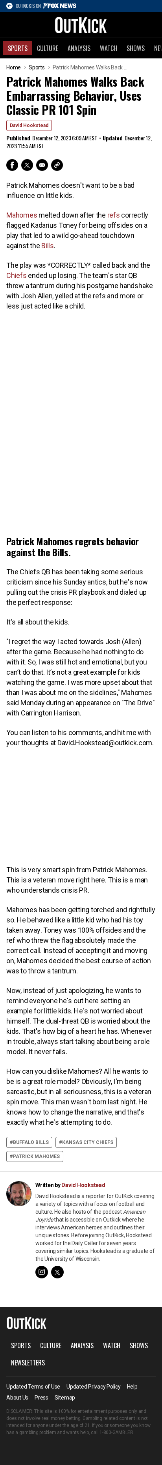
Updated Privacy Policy (93, 1386)
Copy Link (57, 165)
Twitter (27, 165)
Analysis (79, 48)
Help (132, 1386)
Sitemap (65, 1397)
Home (13, 67)
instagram (41, 1272)
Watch (108, 48)
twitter (57, 1272)
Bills (47, 245)
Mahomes (21, 215)
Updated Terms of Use (33, 1386)
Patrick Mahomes (36, 1156)
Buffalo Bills (31, 1142)
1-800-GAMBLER (116, 1432)
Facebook (12, 165)
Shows (136, 48)
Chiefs (16, 275)
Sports (18, 48)
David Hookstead (29, 125)
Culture (47, 48)
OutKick (81, 24)
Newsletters (28, 1362)
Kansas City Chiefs (87, 1142)
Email (42, 165)
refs (113, 215)
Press (41, 1397)
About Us (17, 1397)
